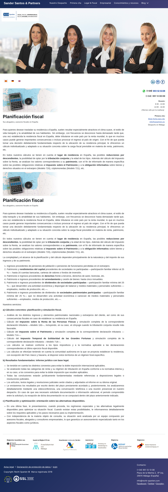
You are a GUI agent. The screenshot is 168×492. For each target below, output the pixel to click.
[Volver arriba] (163, 487)
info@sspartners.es (157, 122)
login (55, 467)
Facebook (142, 483)
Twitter (151, 483)
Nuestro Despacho (58, 3)
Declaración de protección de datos (34, 467)
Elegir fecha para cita (156, 119)
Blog (143, 3)
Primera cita (75, 3)
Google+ (160, 483)
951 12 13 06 (159, 91)
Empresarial (105, 3)
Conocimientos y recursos (126, 3)
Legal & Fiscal (90, 3)
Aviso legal (9, 467)
